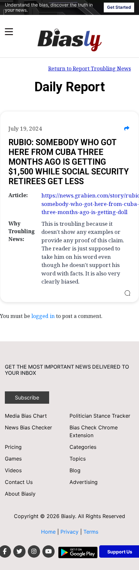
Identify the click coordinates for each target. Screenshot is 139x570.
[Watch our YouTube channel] (48, 551)
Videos (13, 470)
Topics (78, 458)
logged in (43, 316)
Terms (90, 531)
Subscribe (27, 397)
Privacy (70, 531)
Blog (75, 470)
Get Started (119, 7)
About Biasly (20, 493)
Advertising (84, 482)
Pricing (13, 447)
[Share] (127, 128)
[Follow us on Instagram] (34, 551)
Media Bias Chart (26, 415)
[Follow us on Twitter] (19, 551)
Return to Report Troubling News (89, 68)
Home (48, 531)
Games (13, 458)
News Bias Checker (28, 427)
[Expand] (9, 31)
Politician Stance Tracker (100, 415)
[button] (57, 31)
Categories (83, 447)
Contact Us (19, 482)
